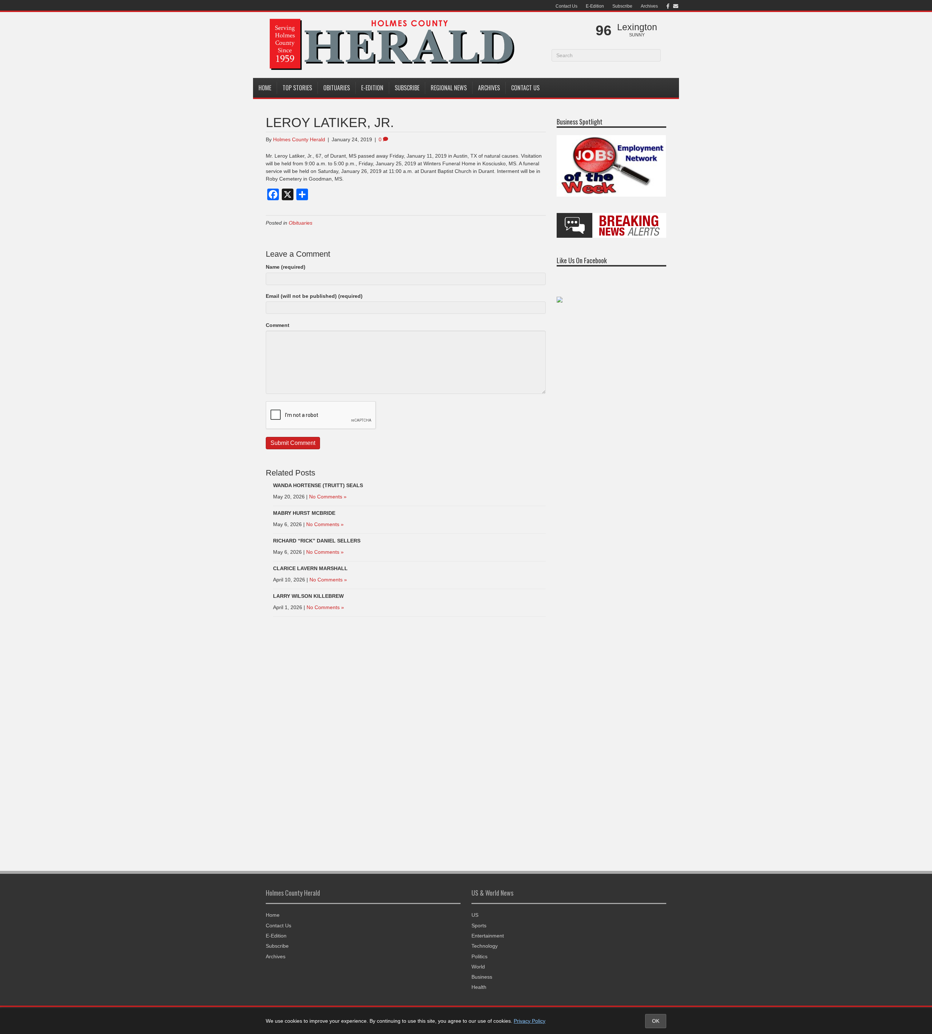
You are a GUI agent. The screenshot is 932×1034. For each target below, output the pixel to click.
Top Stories (297, 87)
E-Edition (595, 6)
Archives (649, 6)
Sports (478, 925)
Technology (484, 946)
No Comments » (328, 497)
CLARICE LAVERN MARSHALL (310, 568)
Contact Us (566, 6)
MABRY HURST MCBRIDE (304, 513)
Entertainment (487, 936)
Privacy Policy (529, 1021)
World (478, 967)
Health (478, 987)
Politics (479, 956)
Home (264, 87)
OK (655, 1021)
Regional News (449, 87)
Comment (277, 325)
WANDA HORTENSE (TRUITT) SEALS (318, 485)
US (474, 915)
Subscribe (622, 6)
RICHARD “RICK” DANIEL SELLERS (316, 541)
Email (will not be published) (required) (314, 296)
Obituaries (336, 87)
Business (481, 977)
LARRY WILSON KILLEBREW (308, 596)
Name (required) (285, 267)
